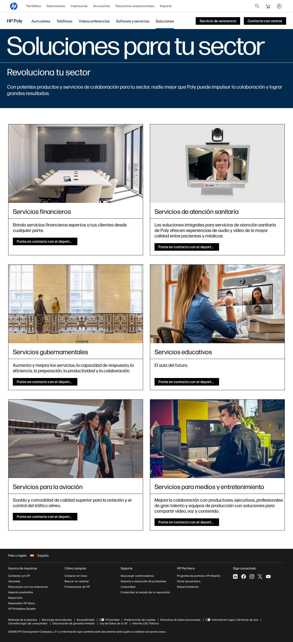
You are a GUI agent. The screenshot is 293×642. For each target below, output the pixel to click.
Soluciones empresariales (135, 6)
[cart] (268, 6)
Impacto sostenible (20, 592)
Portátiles (34, 6)
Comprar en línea (76, 575)
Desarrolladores (188, 586)
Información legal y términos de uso (235, 619)
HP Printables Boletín (22, 608)
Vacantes (14, 581)
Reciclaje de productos (57, 619)
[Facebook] (243, 576)
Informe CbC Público (145, 623)
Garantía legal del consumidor (28, 623)
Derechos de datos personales (180, 619)
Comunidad (128, 586)
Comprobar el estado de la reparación (145, 592)
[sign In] (279, 6)
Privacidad (112, 619)
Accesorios (101, 6)
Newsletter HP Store (21, 603)
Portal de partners (189, 581)
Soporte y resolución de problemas (143, 581)
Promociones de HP (77, 586)
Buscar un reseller (77, 581)
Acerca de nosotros (22, 568)
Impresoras (79, 6)
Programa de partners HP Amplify (198, 575)
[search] (257, 6)
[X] (260, 576)
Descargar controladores (137, 575)
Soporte (166, 6)
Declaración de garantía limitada (73, 623)
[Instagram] (252, 576)
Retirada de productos (22, 619)
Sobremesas (55, 6)
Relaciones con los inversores (28, 586)
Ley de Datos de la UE (114, 623)
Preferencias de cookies (139, 619)
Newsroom (15, 597)
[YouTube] (268, 576)
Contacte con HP (19, 575)
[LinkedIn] (235, 576)
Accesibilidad (85, 619)
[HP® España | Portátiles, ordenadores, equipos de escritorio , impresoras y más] (13, 6)
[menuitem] (33, 6)
